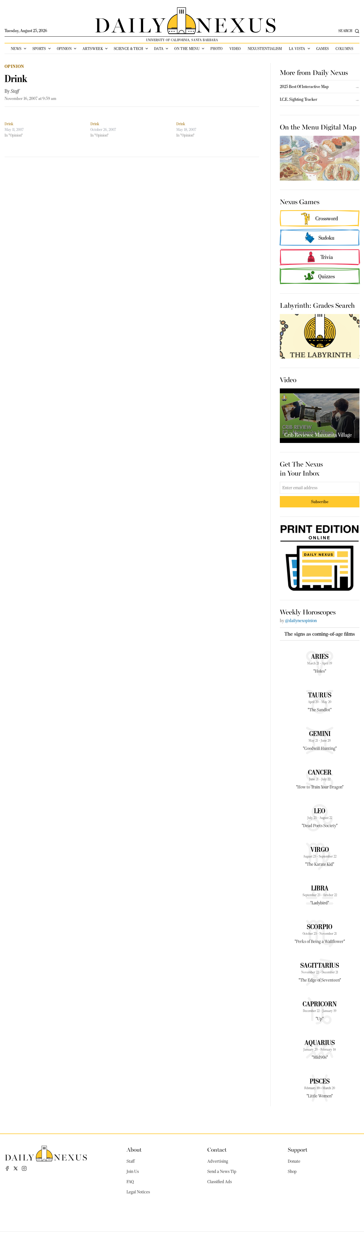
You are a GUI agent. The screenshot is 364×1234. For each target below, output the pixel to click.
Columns (344, 48)
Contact (217, 1149)
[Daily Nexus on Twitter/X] (15, 1168)
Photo (216, 48)
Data (159, 48)
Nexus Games (299, 201)
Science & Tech (128, 48)
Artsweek (92, 48)
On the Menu (187, 48)
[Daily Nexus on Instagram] (24, 1168)
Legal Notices (138, 1192)
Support (297, 1149)
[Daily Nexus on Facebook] (7, 1168)
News (16, 48)
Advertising (217, 1161)
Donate (294, 1161)
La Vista (297, 48)
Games (322, 48)
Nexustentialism (265, 48)
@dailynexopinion (301, 620)
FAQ (130, 1181)
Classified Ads (219, 1181)
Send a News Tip (221, 1171)
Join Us (133, 1171)
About (134, 1149)
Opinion (64, 48)
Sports (39, 48)
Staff (15, 91)
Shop (292, 1171)
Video (235, 48)
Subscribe (319, 501)
